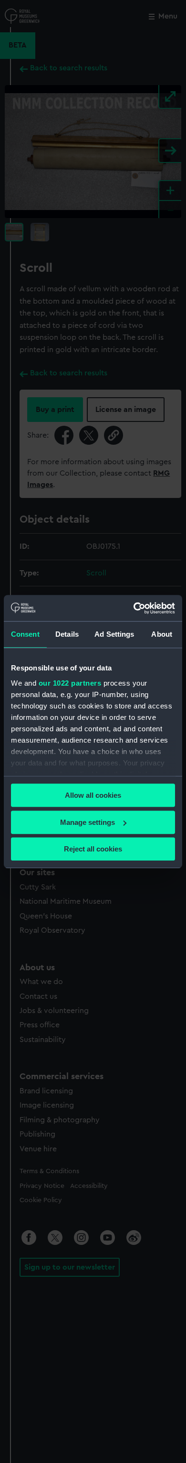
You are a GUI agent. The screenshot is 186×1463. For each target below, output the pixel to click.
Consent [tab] (25, 634)
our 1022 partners (70, 683)
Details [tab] (67, 634)
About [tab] (161, 634)
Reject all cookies (93, 849)
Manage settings (87, 822)
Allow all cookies (93, 795)
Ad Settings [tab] (114, 634)
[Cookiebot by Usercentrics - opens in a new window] (134, 608)
